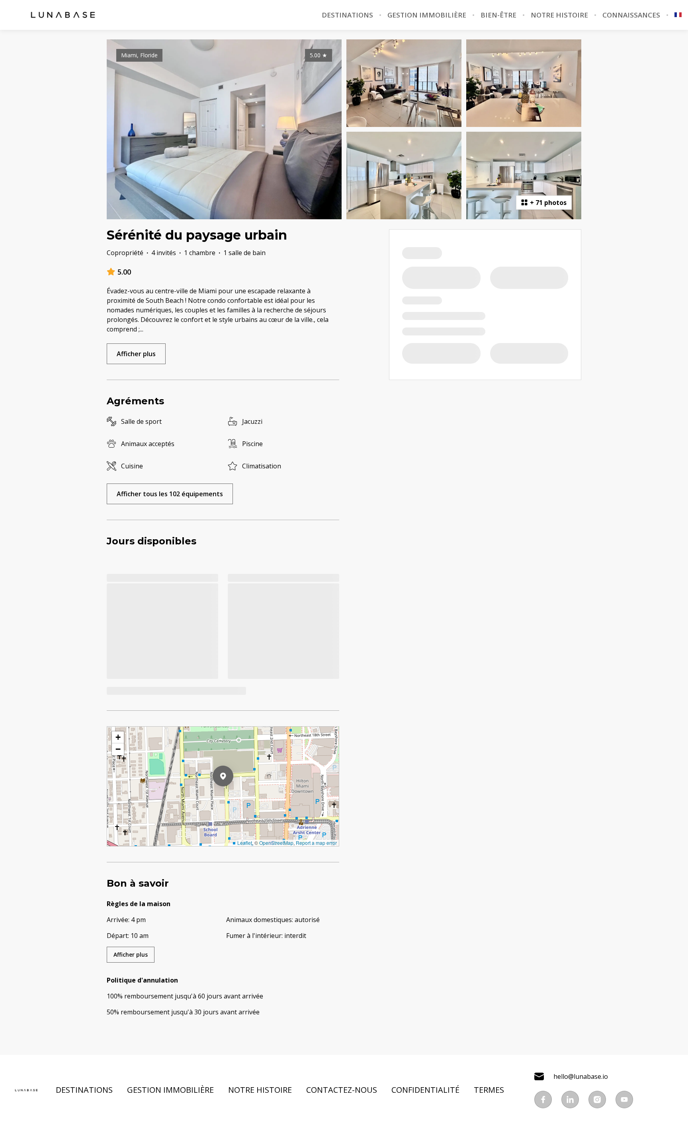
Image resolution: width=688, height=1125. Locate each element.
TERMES (489, 1090)
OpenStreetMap (276, 842)
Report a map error (316, 842)
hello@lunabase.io (580, 1076)
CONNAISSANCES (631, 15)
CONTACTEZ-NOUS (341, 1090)
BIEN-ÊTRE (498, 15)
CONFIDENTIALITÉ (425, 1090)
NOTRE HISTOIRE (559, 15)
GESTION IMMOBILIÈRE (426, 15)
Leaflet (244, 842)
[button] (233, 796)
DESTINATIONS (347, 15)
